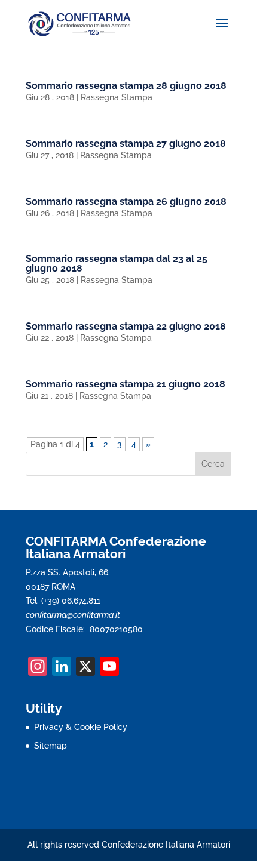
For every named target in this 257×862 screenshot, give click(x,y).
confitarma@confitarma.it (73, 615)
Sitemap (50, 745)
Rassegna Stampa (116, 97)
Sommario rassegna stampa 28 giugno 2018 (126, 85)
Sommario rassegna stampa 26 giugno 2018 (126, 201)
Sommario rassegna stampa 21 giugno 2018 (125, 384)
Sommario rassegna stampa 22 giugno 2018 (126, 326)
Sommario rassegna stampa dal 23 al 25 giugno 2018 (116, 263)
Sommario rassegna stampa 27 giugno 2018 (126, 143)
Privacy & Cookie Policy (80, 727)
